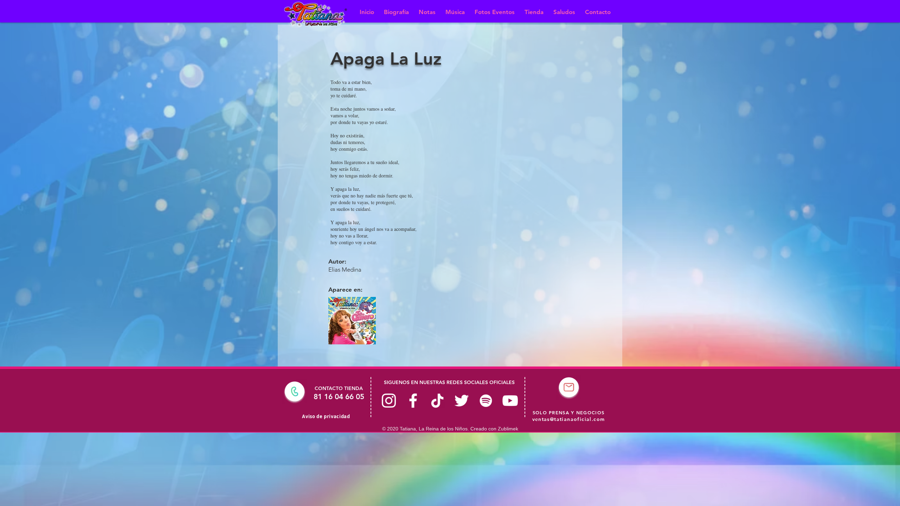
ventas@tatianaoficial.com (568, 419)
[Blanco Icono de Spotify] (485, 400)
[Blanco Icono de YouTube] (510, 400)
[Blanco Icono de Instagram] (388, 400)
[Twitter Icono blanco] (461, 400)
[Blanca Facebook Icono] (413, 400)
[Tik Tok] (437, 400)
